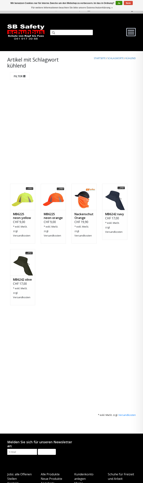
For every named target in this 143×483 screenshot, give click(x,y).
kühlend (130, 58)
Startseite (100, 58)
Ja (119, 3)
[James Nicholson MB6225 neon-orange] (53, 197)
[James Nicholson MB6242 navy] (114, 197)
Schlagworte (115, 58)
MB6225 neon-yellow (22, 216)
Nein (128, 3)
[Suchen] (52, 33)
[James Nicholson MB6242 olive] (22, 262)
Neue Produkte (51, 479)
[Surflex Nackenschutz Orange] (84, 197)
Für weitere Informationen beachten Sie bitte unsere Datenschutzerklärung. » (72, 7)
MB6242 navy (114, 214)
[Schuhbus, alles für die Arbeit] (26, 32)
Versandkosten (21, 235)
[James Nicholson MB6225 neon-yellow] (22, 197)
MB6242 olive (22, 279)
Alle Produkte (50, 474)
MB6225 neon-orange (53, 216)
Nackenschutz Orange (84, 216)
